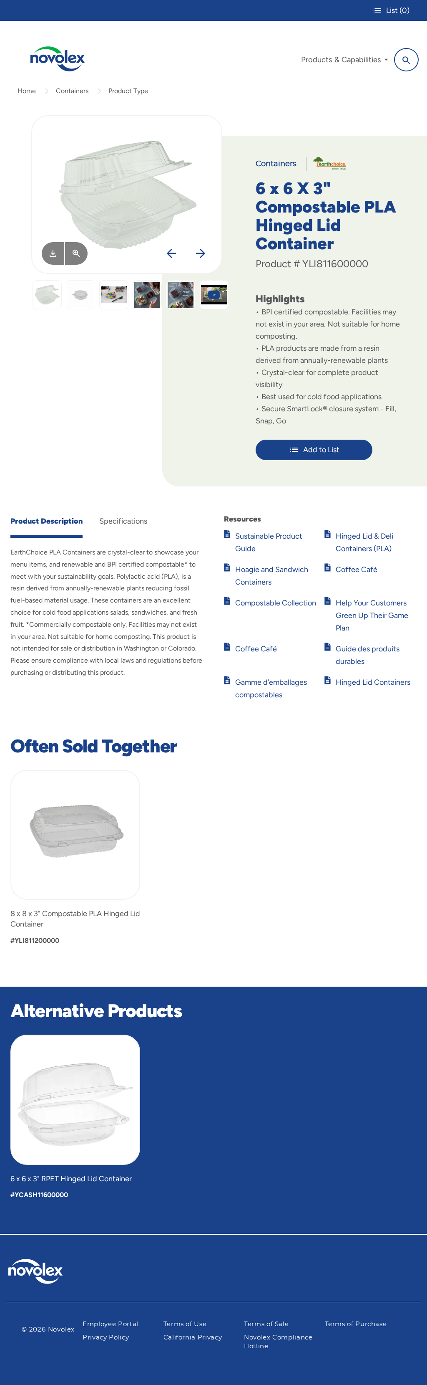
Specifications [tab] (123, 521)
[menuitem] (344, 61)
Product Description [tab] (46, 521)
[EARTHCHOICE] (326, 162)
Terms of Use (185, 1324)
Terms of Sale (266, 1324)
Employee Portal (110, 1324)
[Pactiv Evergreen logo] (52, 1271)
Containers (72, 91)
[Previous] (171, 254)
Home (27, 91)
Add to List (321, 449)
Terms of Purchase (356, 1324)
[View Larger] (76, 253)
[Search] (406, 59)
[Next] (200, 254)
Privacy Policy (106, 1337)
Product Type (128, 91)
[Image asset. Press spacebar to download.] (53, 253)
